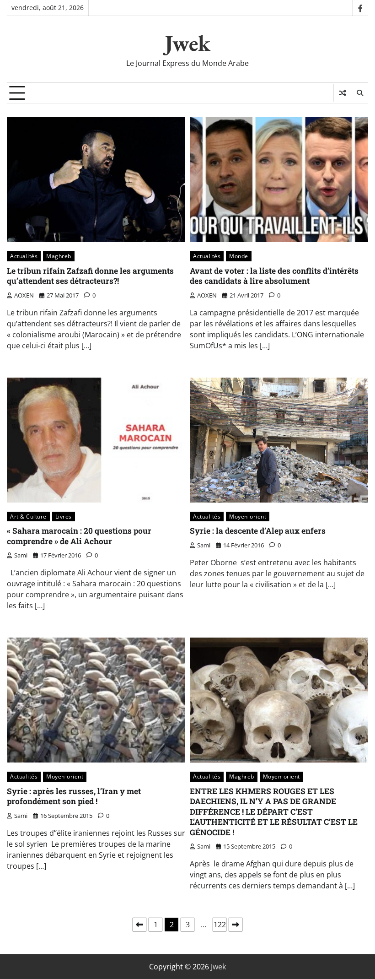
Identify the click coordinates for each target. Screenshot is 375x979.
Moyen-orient (247, 516)
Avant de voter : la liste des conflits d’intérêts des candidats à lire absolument (274, 276)
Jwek (187, 43)
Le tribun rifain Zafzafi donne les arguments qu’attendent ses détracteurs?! (90, 276)
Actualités (24, 256)
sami (20, 555)
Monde (238, 256)
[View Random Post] (342, 93)
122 (220, 925)
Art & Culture (28, 516)
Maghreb (58, 256)
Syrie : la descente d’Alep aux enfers (258, 530)
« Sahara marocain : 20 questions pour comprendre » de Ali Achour (79, 535)
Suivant (235, 924)
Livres (63, 516)
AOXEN (24, 295)
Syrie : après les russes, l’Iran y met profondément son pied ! (74, 796)
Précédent (139, 924)
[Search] (359, 93)
